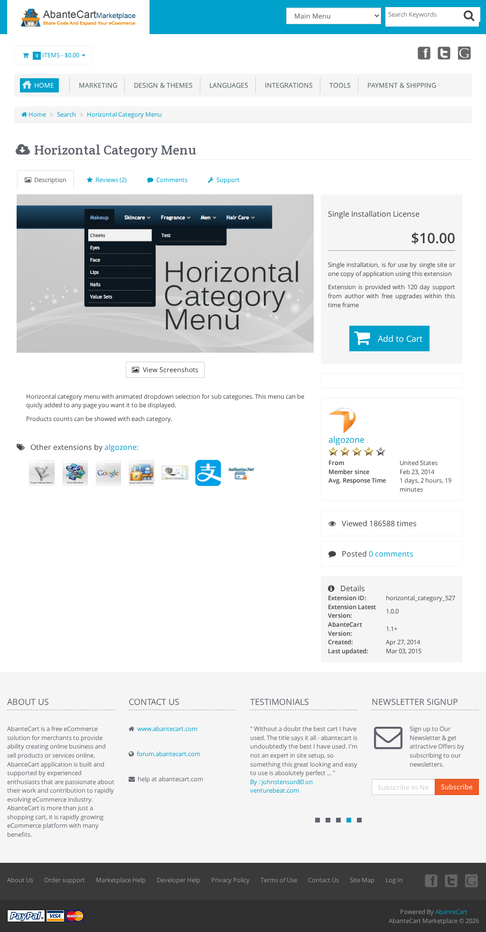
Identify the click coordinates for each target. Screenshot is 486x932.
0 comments (391, 553)
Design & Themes (161, 85)
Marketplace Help (121, 880)
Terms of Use (279, 880)
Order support (64, 880)
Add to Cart (400, 338)
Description (48, 179)
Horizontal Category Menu (124, 114)
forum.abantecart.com (168, 753)
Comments (170, 179)
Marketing (96, 85)
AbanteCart (451, 911)
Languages (227, 85)
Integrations (287, 85)
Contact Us (323, 880)
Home (44, 85)
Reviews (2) (110, 179)
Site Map (362, 880)
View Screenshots (168, 369)
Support (227, 179)
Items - (58, 55)
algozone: (121, 447)
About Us (20, 880)
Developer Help (178, 880)
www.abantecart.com (167, 728)
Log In (394, 880)
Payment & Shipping (400, 85)
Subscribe (457, 786)
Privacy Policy (230, 880)
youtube (465, 53)
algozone (346, 439)
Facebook (423, 53)
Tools (338, 85)
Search (66, 114)
